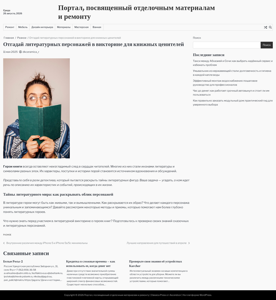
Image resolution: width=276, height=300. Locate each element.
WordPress (205, 295)
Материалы (63, 27)
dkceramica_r (31, 51)
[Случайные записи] (265, 27)
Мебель (22, 27)
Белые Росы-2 (13, 261)
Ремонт (9, 27)
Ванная (97, 27)
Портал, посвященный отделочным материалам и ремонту (136, 12)
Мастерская (81, 27)
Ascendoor (175, 295)
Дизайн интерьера (42, 27)
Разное (7, 235)
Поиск (197, 37)
